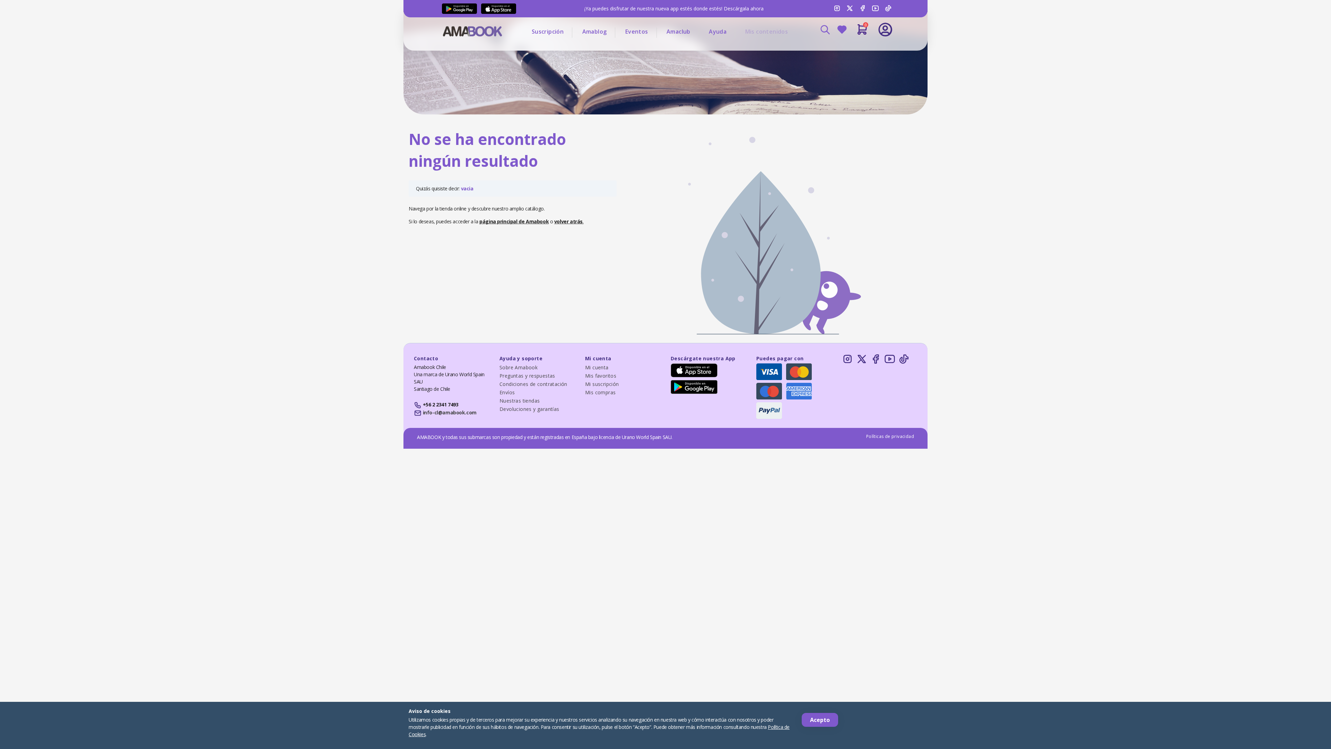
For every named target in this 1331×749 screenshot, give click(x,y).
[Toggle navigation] (856, 48)
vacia (467, 188)
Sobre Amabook (518, 367)
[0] (862, 32)
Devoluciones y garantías (529, 409)
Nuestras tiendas (519, 400)
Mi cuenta (597, 367)
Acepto (820, 720)
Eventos (636, 31)
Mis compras (600, 392)
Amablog (594, 31)
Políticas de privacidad (890, 436)
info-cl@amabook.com (450, 412)
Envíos (507, 392)
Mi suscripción (602, 384)
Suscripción (548, 31)
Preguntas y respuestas (527, 375)
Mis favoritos (600, 375)
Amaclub (678, 31)
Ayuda (718, 31)
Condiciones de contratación (533, 384)
